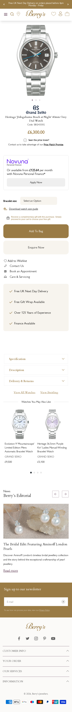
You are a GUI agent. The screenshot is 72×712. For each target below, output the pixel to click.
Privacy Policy (44, 610)
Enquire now (36, 247)
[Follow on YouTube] (53, 638)
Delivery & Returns (21, 381)
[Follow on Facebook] (19, 638)
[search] (12, 15)
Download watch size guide (23, 208)
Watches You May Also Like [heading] (36, 401)
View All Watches (24, 392)
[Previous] (4, 4)
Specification (17, 359)
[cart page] (67, 14)
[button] (68, 533)
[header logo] (36, 14)
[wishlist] (53, 14)
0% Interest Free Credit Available (36, 4)
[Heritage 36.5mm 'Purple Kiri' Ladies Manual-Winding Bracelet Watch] (52, 424)
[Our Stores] (18, 14)
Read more (10, 570)
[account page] (60, 14)
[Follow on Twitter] (27, 638)
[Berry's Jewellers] (36, 630)
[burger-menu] (6, 15)
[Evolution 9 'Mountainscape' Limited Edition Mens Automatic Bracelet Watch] (20, 424)
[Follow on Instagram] (36, 638)
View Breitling (49, 392)
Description (16, 370)
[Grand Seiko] (36, 109)
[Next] (68, 4)
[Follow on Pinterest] (44, 638)
